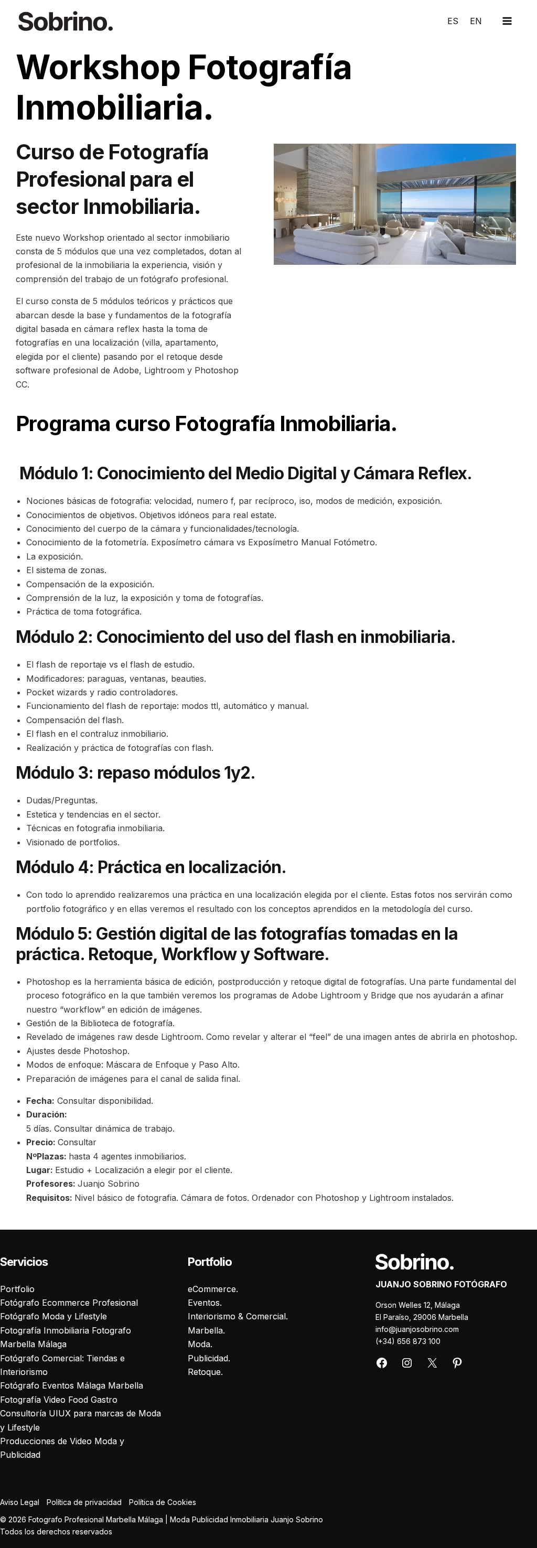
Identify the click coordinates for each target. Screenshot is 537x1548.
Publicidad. (209, 1358)
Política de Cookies (162, 1502)
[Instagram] (407, 1366)
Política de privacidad (84, 1502)
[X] (432, 1366)
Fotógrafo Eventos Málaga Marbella (71, 1385)
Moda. (200, 1344)
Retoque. (205, 1372)
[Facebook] (381, 1366)
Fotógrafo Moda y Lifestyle (53, 1316)
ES (452, 21)
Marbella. (206, 1330)
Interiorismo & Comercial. (238, 1316)
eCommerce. (213, 1289)
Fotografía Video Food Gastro (58, 1399)
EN (476, 21)
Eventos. (205, 1302)
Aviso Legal (19, 1502)
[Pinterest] (457, 1366)
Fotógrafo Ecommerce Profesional (69, 1302)
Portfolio (17, 1289)
